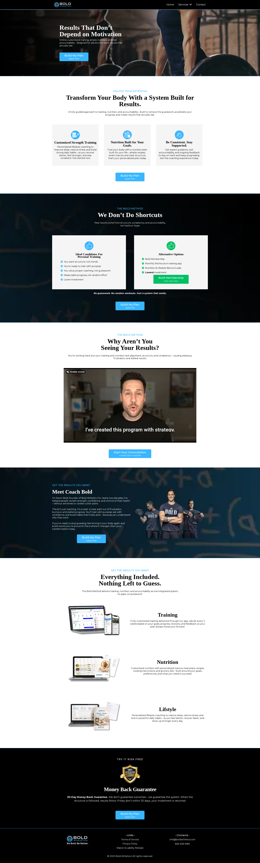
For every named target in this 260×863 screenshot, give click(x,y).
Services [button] (183, 4)
